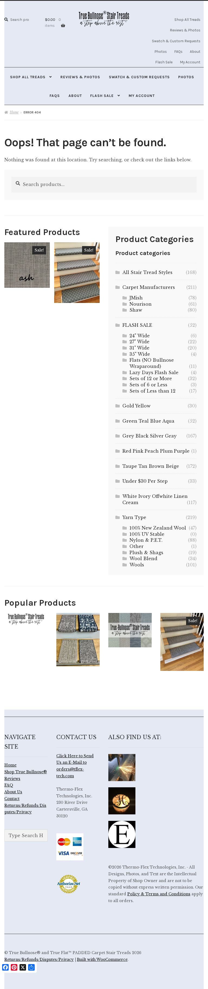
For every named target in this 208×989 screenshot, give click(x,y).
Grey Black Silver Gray (149, 436)
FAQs (178, 51)
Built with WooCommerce (102, 959)
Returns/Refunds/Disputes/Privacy (39, 959)
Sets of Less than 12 (152, 391)
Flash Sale (164, 62)
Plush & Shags (146, 552)
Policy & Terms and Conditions (158, 894)
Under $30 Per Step (145, 481)
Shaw (135, 310)
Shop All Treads (187, 19)
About (195, 51)
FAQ (8, 785)
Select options (27, 265)
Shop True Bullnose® (25, 772)
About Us (13, 792)
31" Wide (139, 348)
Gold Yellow (136, 406)
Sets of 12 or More (150, 378)
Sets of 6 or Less (148, 384)
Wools (136, 564)
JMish (136, 298)
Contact (12, 799)
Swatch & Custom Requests (176, 41)
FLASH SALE (137, 325)
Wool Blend (143, 558)
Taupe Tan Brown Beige (150, 466)
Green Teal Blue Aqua (148, 421)
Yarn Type (134, 517)
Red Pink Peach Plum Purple (156, 451)
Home (14, 112)
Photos (161, 51)
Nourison (140, 304)
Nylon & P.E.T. (145, 540)
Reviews (12, 778)
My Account (190, 62)
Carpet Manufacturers (148, 287)
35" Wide (139, 354)
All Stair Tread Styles (147, 272)
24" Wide (139, 335)
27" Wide (139, 341)
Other (136, 546)
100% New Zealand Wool (157, 528)
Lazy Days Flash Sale (153, 372)
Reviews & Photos (185, 30)
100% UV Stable (146, 534)
